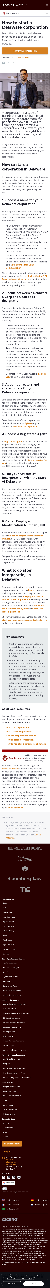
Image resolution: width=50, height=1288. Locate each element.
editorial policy (10, 768)
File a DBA (6, 981)
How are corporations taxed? (21, 735)
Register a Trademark (10, 977)
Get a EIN (6, 972)
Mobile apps (7, 940)
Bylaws (28, 423)
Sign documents (8, 921)
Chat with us (11, 1162)
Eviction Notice (8, 1036)
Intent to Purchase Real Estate (13, 1041)
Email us (9, 1160)
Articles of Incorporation (25, 426)
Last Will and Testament (11, 1059)
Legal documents (9, 917)
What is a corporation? (17, 727)
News (5, 1132)
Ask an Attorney (14, 807)
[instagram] (13, 1177)
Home (5, 903)
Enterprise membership (11, 1086)
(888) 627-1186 (23, 58)
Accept (34, 1283)
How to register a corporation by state (26, 743)
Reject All (12, 1283)
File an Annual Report (10, 986)
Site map (6, 954)
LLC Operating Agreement (12, 1018)
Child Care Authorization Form (14, 1073)
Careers (5, 1100)
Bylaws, (32, 590)
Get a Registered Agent (11, 967)
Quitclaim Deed (8, 1045)
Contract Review (8, 926)
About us (6, 1123)
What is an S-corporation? (19, 731)
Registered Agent (13, 441)
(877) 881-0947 (11, 1164)
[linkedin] (8, 1177)
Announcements (8, 1128)
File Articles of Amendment (12, 991)
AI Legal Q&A (7, 912)
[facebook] (3, 1177)
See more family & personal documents (17, 1077)
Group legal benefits (10, 1091)
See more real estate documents (14, 1050)
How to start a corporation (20, 739)
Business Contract (9, 1009)
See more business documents (14, 1023)
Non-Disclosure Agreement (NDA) (15, 1004)
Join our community (10, 1109)
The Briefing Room (9, 949)
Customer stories (9, 1114)
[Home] (15, 5)
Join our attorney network (12, 1096)
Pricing (5, 908)
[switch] (4, 1188)
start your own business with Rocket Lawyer (25, 620)
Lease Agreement (9, 1032)
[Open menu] (47, 5)
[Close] (47, 1279)
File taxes (6, 935)
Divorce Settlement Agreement (14, 1068)
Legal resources (8, 945)
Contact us (6, 1137)
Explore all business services (13, 995)
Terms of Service (29, 1259)
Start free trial (12, 1143)
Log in (7, 1151)
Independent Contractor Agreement (16, 1013)
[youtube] (19, 1177)
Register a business (10, 963)
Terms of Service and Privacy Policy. (20, 1279)
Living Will (6, 1064)
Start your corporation (25, 50)
